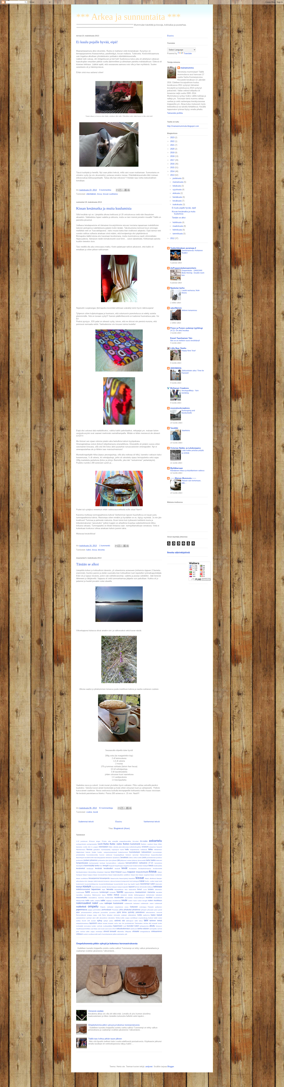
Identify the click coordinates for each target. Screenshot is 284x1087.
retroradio (117, 915)
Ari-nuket (136, 841)
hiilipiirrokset (80, 852)
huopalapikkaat (119, 855)
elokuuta (176, 193)
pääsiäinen (140, 912)
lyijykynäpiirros (129, 892)
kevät (95, 812)
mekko (109, 895)
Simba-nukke (120, 918)
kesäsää (98, 868)
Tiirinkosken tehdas (141, 923)
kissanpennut (94, 878)
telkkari (99, 923)
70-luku (104, 841)
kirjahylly (107, 872)
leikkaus (150, 887)
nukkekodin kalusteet (132, 903)
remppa (89, 915)
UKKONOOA (175, 368)
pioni (156, 910)
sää (123, 921)
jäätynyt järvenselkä (139, 860)
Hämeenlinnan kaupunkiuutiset (151, 855)
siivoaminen (104, 918)
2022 (172, 141)
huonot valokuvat (105, 855)
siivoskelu (111, 918)
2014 (172, 171)
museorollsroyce (139, 897)
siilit (97, 918)
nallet (103, 900)
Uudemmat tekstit (86, 822)
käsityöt (87, 886)
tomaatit (154, 923)
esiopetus (152, 847)
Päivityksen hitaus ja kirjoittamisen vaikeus (187, 471)
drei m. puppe (93, 847)
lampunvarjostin (122, 887)
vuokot (85, 934)
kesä (151, 865)
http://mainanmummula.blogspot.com (183, 126)
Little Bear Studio (178, 348)
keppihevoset (128, 865)
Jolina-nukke (137, 857)
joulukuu (159, 857)
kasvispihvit (80, 865)
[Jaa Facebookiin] (125, 190)
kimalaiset (100, 872)
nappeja (109, 900)
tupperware (117, 926)
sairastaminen (81, 918)
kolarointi (100, 881)
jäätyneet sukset (126, 860)
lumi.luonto (95, 892)
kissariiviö (132, 878)
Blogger (170, 1066)
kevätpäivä (133, 868)
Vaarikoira (186, 430)
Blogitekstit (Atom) (122, 828)
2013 (172, 175)
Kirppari (118, 872)
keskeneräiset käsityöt (140, 865)
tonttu (160, 923)
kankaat (102, 863)
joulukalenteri (151, 857)
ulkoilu (152, 926)
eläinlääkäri (91, 194)
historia (87, 852)
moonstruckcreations (180, 408)
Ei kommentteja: (106, 808)
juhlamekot (101, 860)
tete (120, 923)
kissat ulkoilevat (150, 878)
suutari (93, 921)
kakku (153, 860)
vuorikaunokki (93, 934)
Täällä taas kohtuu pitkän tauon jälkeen (105, 1039)
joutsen (86, 860)
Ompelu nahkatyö (106, 907)
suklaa (78, 921)
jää (118, 860)
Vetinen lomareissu (189, 310)
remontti (159, 912)
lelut (126, 889)
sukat (160, 918)
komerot (118, 881)
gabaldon (96, 849)
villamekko (120, 931)
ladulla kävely (106, 887)
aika (109, 841)
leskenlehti (132, 889)
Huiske (94, 852)
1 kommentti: (105, 546)
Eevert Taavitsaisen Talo (181, 338)
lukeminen (158, 889)
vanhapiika (153, 928)
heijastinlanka (134, 849)
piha (121, 910)
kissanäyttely (123, 878)
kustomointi (80, 884)
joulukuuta (177, 178)
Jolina (131, 857)
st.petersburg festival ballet (148, 918)
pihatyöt (144, 910)
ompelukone (119, 907)
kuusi (125, 884)
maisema (151, 892)
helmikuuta (178, 230)
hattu (127, 849)
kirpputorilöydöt (142, 872)
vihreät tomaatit (109, 931)
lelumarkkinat (118, 889)
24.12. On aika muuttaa (179, 331)
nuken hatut (132, 900)
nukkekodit (158, 903)
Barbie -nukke (116, 844)
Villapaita (128, 931)
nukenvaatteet (83, 903)
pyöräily (131, 912)
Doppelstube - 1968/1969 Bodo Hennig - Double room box (193, 272)
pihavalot (150, 910)
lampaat (114, 887)
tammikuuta (178, 233)
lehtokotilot (143, 887)
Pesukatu (115, 910)
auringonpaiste (92, 844)
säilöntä (117, 921)
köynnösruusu (96, 887)
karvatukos (158, 863)
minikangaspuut (139, 895)
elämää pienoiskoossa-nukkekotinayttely (127, 847)
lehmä (137, 887)
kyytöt (138, 884)
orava (126, 907)
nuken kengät (142, 900)
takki (136, 921)
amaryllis (115, 841)
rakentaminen (150, 912)
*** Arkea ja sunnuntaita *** (128, 17)
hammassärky (105, 849)
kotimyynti (136, 881)
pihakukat (127, 910)
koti (131, 881)
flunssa (89, 849)
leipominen (96, 889)
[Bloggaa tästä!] (120, 190)
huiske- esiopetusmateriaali (107, 852)
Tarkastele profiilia (175, 113)
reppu (95, 915)
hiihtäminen (158, 849)
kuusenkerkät (118, 884)
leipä (103, 889)
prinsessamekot (86, 912)
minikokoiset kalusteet (154, 895)
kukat (142, 881)
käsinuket (158, 884)
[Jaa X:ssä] (122, 190)
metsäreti (124, 895)
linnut (139, 889)
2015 (172, 167)
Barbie (106, 844)
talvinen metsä (156, 921)
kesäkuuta (177, 201)
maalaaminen (140, 892)
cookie (89, 812)
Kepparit (111, 865)
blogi (155, 844)
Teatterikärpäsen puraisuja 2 (183, 248)
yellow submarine (118, 934)
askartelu (155, 840)
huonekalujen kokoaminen (140, 852)
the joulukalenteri (128, 923)
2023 (172, 137)
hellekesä (144, 849)
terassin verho (113, 923)
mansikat (159, 892)
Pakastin (151, 907)
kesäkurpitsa (157, 865)
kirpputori (131, 872)
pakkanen (158, 907)
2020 (172, 149)
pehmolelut (97, 910)
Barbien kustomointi (131, 844)
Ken (101, 865)
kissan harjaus (88, 875)
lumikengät (104, 892)
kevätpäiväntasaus (144, 868)
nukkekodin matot (147, 903)
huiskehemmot (123, 852)
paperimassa (81, 909)
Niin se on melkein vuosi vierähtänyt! (185, 341)
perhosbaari (106, 910)
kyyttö (133, 884)
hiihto (150, 849)
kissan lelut (135, 875)
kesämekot (80, 868)
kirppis (124, 872)
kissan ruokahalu (156, 875)
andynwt (149, 1066)
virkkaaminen (156, 931)
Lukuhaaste (80, 892)
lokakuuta (177, 186)
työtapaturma (144, 926)
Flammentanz (80, 849)
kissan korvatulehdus (100, 875)
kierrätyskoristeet (82, 872)
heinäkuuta (178, 197)
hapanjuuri (115, 849)
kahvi (88, 550)
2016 (172, 164)
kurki (160, 881)
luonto (120, 892)
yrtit (126, 934)
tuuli (124, 926)
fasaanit (159, 847)
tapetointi (93, 923)
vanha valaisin (143, 928)
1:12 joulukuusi (81, 841)
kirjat (113, 872)
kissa (99, 194)
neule (124, 900)
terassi (105, 923)
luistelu (151, 889)
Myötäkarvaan (176, 468)
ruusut (159, 915)
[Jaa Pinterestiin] (128, 190)
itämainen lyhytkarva (113, 857)
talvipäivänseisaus (82, 923)
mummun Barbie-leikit (105, 897)
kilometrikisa (92, 872)
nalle (87, 900)
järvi (107, 860)
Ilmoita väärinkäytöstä (178, 552)
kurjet (156, 881)
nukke (101, 903)
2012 (172, 238)
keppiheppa (119, 865)
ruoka (139, 915)
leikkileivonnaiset (83, 889)
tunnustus (87, 926)
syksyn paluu (108, 921)
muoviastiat (129, 897)
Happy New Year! (189, 351)
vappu (93, 931)
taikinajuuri (129, 921)
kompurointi (125, 881)
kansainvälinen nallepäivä (115, 863)
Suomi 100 (86, 921)
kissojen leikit (92, 881)
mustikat (149, 897)
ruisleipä (124, 915)
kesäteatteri (108, 868)
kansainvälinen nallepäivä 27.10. (140, 863)
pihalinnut (136, 910)
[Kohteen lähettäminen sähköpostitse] (117, 190)
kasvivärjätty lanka (91, 865)
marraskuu (87, 895)
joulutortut (79, 860)
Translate (188, 53)
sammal (89, 918)
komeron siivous (109, 881)
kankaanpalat (94, 863)
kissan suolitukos (110, 194)
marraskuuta (178, 182)
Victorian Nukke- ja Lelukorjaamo (185, 448)
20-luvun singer (94, 841)
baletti (100, 844)
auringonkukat (81, 844)
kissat (140, 878)
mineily (130, 895)
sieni (94, 918)
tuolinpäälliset (108, 926)
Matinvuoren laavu (99, 895)
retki (99, 915)
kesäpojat (90, 868)
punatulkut (104, 912)
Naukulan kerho (177, 288)
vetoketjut (99, 931)
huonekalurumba (92, 855)
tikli (150, 923)
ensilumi (145, 847)
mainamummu (187, 68)
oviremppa (142, 907)
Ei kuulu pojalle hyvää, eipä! (97, 42)
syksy (99, 920)
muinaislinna (92, 897)
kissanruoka (114, 878)
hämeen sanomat (132, 855)
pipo (78, 912)
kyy (129, 884)
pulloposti (96, 912)
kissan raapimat (144, 875)
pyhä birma (122, 912)
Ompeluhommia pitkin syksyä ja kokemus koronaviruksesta (106, 943)
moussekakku (81, 897)
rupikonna (146, 915)
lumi (87, 892)
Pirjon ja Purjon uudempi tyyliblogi (186, 328)
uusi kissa (94, 928)
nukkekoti (81, 906)
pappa (90, 910)
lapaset (131, 887)
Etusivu (118, 822)
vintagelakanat (145, 931)
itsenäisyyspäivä (99, 857)
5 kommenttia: (105, 190)
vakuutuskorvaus (123, 928)
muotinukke (119, 897)
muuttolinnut (158, 897)
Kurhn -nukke (149, 881)
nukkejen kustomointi (113, 903)
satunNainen (176, 308)
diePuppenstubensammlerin (183, 268)
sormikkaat (134, 918)
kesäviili (117, 868)
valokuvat (133, 928)
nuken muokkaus (155, 900)
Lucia (145, 889)
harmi (122, 849)
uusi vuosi (101, 928)
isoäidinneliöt (89, 857)
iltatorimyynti (80, 857)
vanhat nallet (85, 931)
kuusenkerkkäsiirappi (106, 884)
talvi (146, 920)
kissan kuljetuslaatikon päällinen (119, 875)
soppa (127, 918)
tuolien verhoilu (97, 926)
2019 (172, 152)
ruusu (153, 915)
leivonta (101, 550)
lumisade (113, 892)
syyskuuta (177, 189)
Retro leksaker (107, 915)
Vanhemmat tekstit (152, 822)
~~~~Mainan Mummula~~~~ (183, 478)
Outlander (134, 907)
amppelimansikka (125, 841)
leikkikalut (157, 887)
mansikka (79, 895)
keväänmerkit (157, 868)
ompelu (93, 906)
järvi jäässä (113, 860)
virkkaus (79, 934)
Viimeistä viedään (96, 1011)
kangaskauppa (82, 863)
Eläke (111, 847)
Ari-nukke (144, 841)
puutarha (112, 912)
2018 (172, 156)
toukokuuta (178, 204)
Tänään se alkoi (87, 564)
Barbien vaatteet (147, 844)
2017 (172, 160)
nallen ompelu (95, 900)
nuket (95, 903)
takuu (141, 921)
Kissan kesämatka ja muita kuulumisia (103, 208)
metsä (116, 895)
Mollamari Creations (179, 388)
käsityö (79, 887)
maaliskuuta (178, 226)
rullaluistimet (132, 915)
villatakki (135, 931)
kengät (105, 865)
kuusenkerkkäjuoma (91, 884)
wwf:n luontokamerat (105, 934)
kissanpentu (105, 878)
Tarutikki (174, 428)
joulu (144, 857)
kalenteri (159, 860)
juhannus (93, 860)
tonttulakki (79, 926)
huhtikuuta (177, 222)
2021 (172, 145)
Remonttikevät (81, 915)
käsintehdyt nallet (147, 884)
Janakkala (124, 857)
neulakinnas (116, 900)
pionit (160, 910)
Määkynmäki (80, 900)
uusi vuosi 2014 (110, 928)
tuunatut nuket (133, 926)
